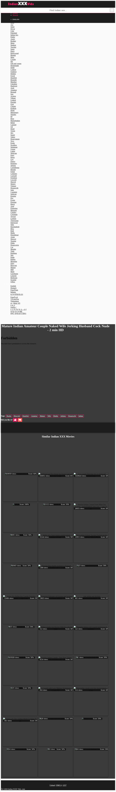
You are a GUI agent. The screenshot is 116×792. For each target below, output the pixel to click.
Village (13, 98)
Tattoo (13, 137)
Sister (12, 27)
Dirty (12, 263)
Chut (12, 31)
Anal (12, 206)
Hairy (13, 51)
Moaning (14, 261)
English (13, 286)
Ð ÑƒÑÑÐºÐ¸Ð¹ (17, 294)
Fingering (14, 208)
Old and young (16, 63)
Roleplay (14, 163)
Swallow (14, 145)
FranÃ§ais (14, 290)
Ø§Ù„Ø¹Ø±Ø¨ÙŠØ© (18, 313)
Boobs (9, 416)
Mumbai (14, 82)
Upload (52, 785)
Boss (12, 119)
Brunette (14, 80)
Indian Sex (14, 35)
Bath (12, 231)
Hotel (12, 129)
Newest (15, 15)
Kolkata (13, 108)
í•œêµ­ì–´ (14, 307)
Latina (13, 151)
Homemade (15, 66)
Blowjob (14, 265)
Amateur (14, 90)
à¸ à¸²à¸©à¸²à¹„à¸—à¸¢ (19, 309)
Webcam (14, 153)
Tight (12, 251)
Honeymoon (15, 139)
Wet (12, 255)
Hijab (12, 110)
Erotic (13, 143)
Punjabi (13, 102)
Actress (13, 96)
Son (12, 94)
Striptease (14, 147)
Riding (13, 259)
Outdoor (14, 72)
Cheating (14, 84)
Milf (12, 270)
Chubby (13, 212)
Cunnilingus (15, 168)
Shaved (13, 182)
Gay (12, 159)
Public (13, 37)
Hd (12, 61)
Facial (13, 76)
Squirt (13, 135)
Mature (13, 268)
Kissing (13, 196)
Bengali (13, 92)
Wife (12, 225)
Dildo (13, 243)
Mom (12, 43)
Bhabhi (13, 55)
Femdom (14, 178)
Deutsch (13, 288)
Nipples (13, 115)
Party (12, 155)
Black (13, 204)
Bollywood (15, 53)
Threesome (14, 221)
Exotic (13, 200)
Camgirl (13, 125)
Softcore (14, 194)
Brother (13, 41)
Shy (12, 133)
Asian (13, 237)
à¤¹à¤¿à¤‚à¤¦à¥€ (16, 311)
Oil (12, 127)
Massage (14, 210)
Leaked (13, 100)
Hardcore (14, 86)
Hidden (13, 74)
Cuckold (14, 176)
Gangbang (14, 274)
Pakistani (14, 33)
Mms (12, 57)
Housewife (14, 188)
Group (13, 149)
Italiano (13, 292)
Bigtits (55, 416)
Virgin (13, 131)
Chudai (13, 106)
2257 (64, 785)
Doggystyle (15, 245)
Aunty (13, 39)
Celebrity (14, 174)
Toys (12, 141)
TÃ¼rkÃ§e (15, 299)
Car (12, 247)
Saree (12, 49)
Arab (12, 88)
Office (13, 282)
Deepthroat (14, 235)
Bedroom (14, 278)
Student (13, 45)
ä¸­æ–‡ (13, 305)
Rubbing (14, 253)
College (13, 70)
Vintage (13, 186)
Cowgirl (13, 180)
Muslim (13, 249)
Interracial (14, 223)
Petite (12, 257)
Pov (12, 198)
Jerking (13, 166)
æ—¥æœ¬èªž (15, 303)
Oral (12, 104)
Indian (81, 416)
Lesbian (13, 219)
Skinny (13, 184)
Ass (12, 25)
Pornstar (13, 202)
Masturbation (15, 121)
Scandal (13, 280)
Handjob (14, 78)
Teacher (13, 47)
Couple (13, 59)
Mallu (13, 233)
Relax (13, 157)
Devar (13, 29)
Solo (12, 190)
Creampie (14, 214)
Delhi (12, 68)
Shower (13, 239)
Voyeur (13, 217)
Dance (13, 161)
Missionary (14, 112)
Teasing (13, 241)
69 (11, 117)
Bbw (12, 229)
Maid (12, 272)
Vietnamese (15, 301)
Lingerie (14, 276)
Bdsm (13, 123)
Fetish (13, 172)
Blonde (13, 170)
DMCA (59, 785)
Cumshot (14, 192)
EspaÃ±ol (14, 297)
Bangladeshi (15, 227)
